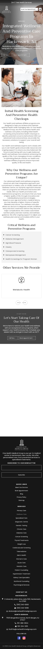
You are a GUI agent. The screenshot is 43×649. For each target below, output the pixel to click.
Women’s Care (21, 559)
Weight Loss (21, 544)
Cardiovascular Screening (21, 548)
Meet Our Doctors (21, 487)
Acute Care (22, 563)
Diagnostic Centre (21, 522)
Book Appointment (21, 491)
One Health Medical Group (17, 646)
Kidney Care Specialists (22, 578)
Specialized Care (21, 518)
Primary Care (21, 511)
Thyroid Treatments (21, 540)
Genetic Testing (21, 525)
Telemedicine (21, 551)
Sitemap (21, 500)
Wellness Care (21, 514)
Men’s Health (21, 555)
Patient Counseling (21, 570)
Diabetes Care (21, 533)
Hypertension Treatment (21, 574)
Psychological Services (21, 585)
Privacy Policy (21, 497)
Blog (21, 494)
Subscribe (21, 475)
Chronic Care (21, 529)
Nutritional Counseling (21, 581)
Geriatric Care (21, 566)
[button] (40, 9)
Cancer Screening (21, 537)
